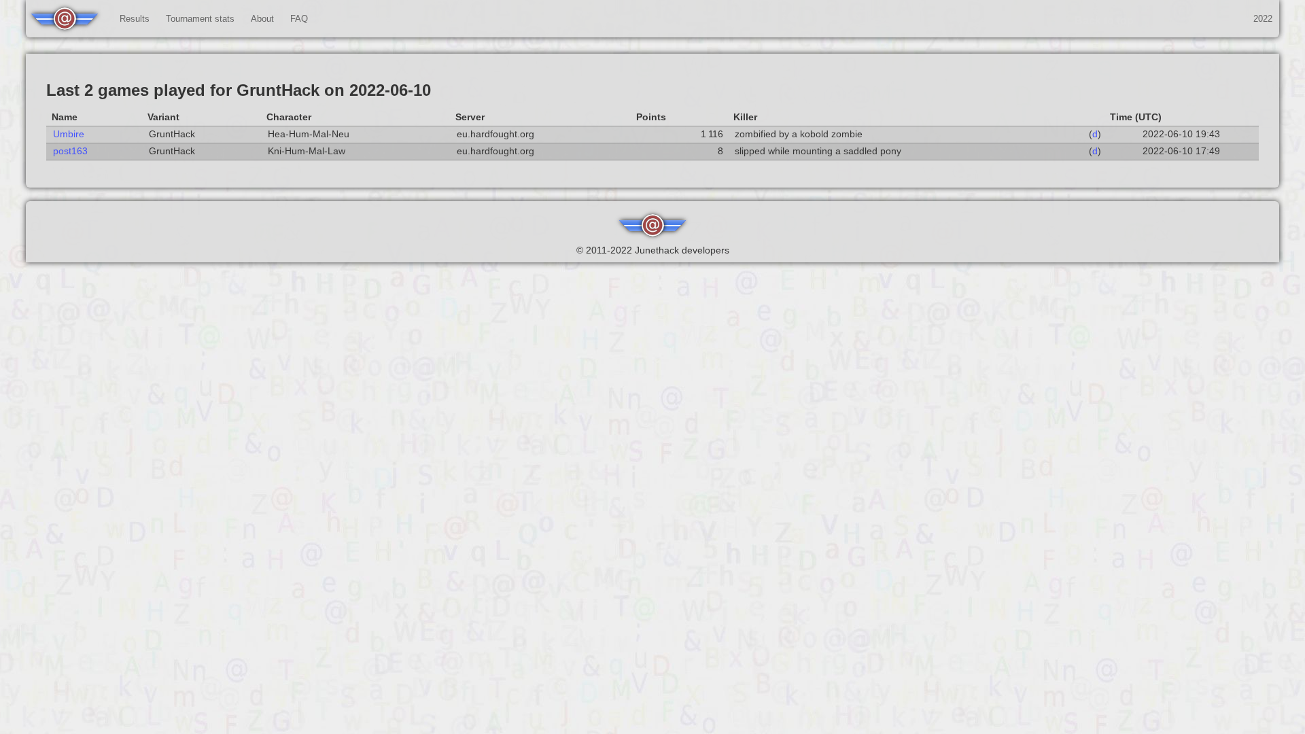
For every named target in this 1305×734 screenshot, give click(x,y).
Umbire (68, 134)
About (262, 19)
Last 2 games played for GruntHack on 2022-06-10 (238, 90)
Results (135, 19)
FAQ (299, 19)
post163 (70, 151)
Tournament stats (200, 19)
